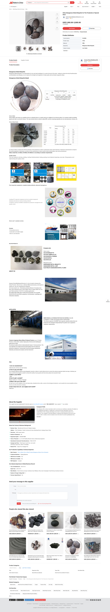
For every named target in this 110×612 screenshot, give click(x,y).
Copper (36, 584)
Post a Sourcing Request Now (44, 503)
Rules (100, 6)
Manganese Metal (37, 452)
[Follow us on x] (92, 599)
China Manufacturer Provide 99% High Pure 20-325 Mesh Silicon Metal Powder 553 (17, 557)
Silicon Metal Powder (28, 452)
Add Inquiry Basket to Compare (35, 53)
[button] (68, 2)
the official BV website (38, 404)
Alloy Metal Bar (75, 590)
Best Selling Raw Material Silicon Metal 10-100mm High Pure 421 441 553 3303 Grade (92, 557)
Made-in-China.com (49, 605)
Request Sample (83, 31)
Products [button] (30, 2)
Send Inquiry (72, 28)
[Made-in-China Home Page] (16, 2)
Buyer (71, 6)
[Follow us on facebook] (91, 599)
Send (19, 503)
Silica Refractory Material (37, 572)
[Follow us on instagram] (94, 599)
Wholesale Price (62, 603)
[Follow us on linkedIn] (100, 599)
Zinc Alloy (50, 584)
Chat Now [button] (92, 28)
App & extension (85, 6)
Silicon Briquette (44, 452)
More (10, 596)
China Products (35, 603)
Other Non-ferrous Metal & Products (62, 572)
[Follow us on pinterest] (98, 599)
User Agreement (62, 607)
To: (15, 489)
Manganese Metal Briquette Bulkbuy (30, 593)
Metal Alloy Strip (84, 590)
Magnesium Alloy (35, 570)
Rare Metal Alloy (81, 570)
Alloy (26, 9)
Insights (81, 603)
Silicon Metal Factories (25, 590)
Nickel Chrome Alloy (59, 584)
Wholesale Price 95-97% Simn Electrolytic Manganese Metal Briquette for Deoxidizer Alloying (36, 557)
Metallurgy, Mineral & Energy (18, 9)
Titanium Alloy (43, 584)
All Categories (13, 6)
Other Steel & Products (13, 572)
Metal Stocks (12, 584)
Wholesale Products (55, 603)
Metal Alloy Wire (66, 590)
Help (78, 6)
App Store (12, 599)
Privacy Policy (74, 607)
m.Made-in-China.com (58, 605)
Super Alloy (57, 570)
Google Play (20, 599)
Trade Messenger (29, 599)
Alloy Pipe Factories (36, 590)
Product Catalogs (27, 567)
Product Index (76, 603)
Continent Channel (70, 603)
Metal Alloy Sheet (57, 590)
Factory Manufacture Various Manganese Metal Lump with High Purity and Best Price (17, 531)
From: (15, 486)
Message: (14, 493)
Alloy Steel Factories (14, 590)
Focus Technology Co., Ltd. (46, 607)
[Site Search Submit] (72, 2)
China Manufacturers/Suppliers (44, 603)
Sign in (99, 3)
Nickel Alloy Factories (47, 590)
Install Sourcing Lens (41, 599)
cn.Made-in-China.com (67, 605)
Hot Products (29, 603)
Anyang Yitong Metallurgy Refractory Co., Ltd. (75, 16)
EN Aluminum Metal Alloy (15, 593)
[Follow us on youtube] (96, 599)
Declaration (68, 607)
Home (10, 9)
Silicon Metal (20, 452)
